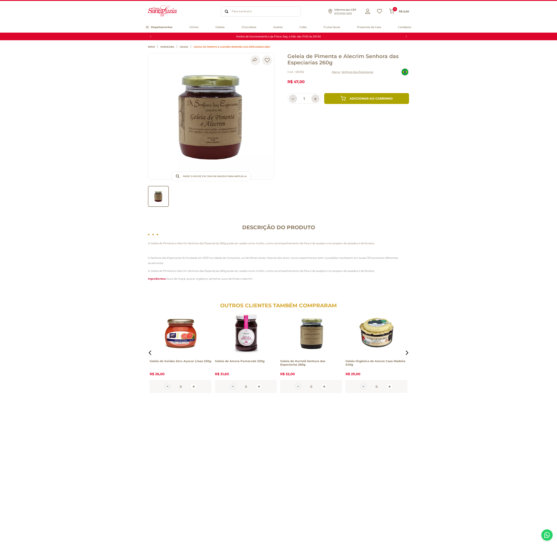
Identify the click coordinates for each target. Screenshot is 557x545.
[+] (193, 386)
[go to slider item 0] (158, 196)
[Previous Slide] (151, 36)
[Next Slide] (406, 36)
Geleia (184, 47)
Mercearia (167, 47)
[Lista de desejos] (379, 12)
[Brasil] (405, 72)
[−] (167, 386)
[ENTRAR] (366, 11)
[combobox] (260, 11)
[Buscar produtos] (226, 11)
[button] (342, 11)
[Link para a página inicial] (152, 47)
